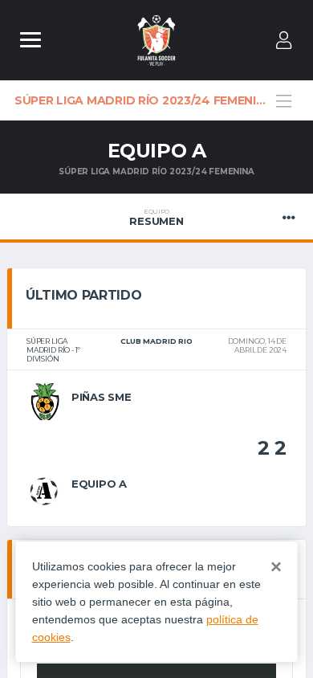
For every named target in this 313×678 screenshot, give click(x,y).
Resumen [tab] (156, 217)
